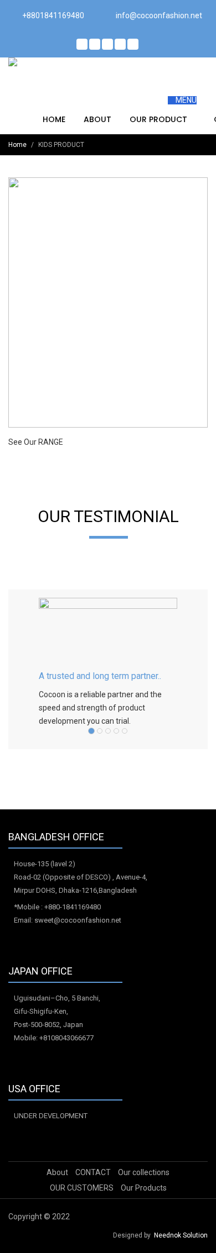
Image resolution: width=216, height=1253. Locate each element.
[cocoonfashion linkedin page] (120, 44)
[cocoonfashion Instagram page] (132, 44)
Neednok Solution (181, 1235)
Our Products (144, 1187)
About (97, 119)
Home (54, 119)
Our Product (159, 119)
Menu (185, 100)
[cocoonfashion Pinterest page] (107, 44)
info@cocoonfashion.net (159, 15)
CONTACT (93, 1172)
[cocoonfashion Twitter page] (94, 44)
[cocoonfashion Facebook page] (82, 44)
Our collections (143, 1172)
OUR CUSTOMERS (82, 1187)
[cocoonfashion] (56, 61)
